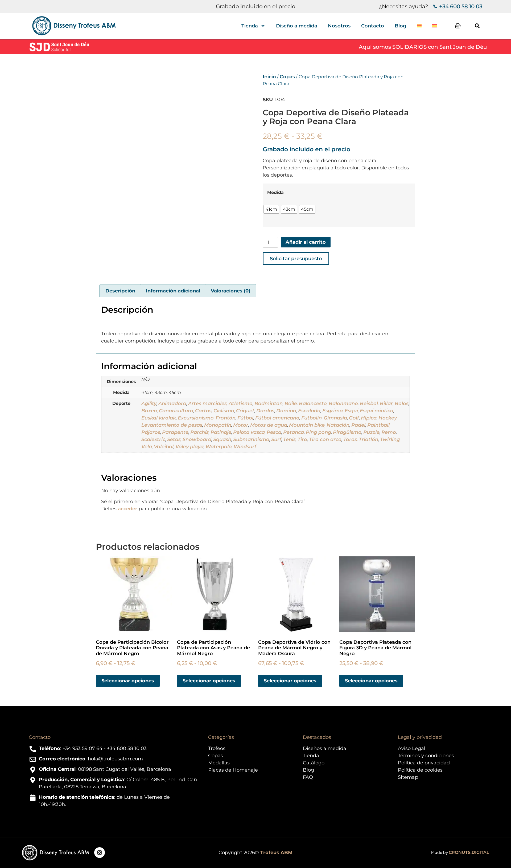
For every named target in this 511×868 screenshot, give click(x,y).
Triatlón (368, 439)
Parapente (175, 432)
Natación (338, 425)
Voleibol (164, 447)
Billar (386, 403)
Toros (350, 439)
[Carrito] (457, 25)
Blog (400, 26)
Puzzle (371, 432)
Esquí (351, 411)
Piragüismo (347, 432)
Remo (388, 432)
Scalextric (153, 439)
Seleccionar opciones (127, 681)
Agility (148, 403)
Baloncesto (313, 403)
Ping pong (318, 432)
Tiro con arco (325, 439)
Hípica (369, 418)
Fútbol (245, 418)
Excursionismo (196, 418)
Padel (358, 425)
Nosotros (339, 26)
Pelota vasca (249, 432)
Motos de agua (268, 425)
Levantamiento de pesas (171, 425)
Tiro (302, 439)
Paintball (378, 425)
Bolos (402, 403)
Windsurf (245, 447)
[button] (477, 26)
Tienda (249, 26)
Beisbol (369, 403)
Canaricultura (176, 411)
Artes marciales (207, 403)
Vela (146, 447)
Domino (286, 411)
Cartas (203, 411)
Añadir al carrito (306, 242)
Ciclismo (223, 411)
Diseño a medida (296, 26)
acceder (127, 509)
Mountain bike (307, 425)
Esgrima (332, 411)
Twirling (390, 439)
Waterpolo (218, 447)
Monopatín (217, 425)
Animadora (172, 403)
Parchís (199, 432)
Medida (275, 192)
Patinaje (221, 432)
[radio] (271, 209)
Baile (291, 403)
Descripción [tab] (120, 291)
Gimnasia (335, 418)
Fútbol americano (277, 418)
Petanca (293, 432)
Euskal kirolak (158, 418)
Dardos (265, 411)
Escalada (309, 411)
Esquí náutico (376, 411)
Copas (287, 77)
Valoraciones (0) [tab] (230, 291)
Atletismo (241, 403)
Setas (174, 439)
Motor (240, 425)
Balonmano (343, 403)
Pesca (274, 432)
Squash (222, 439)
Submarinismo (251, 439)
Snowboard (197, 439)
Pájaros (150, 432)
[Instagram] (99, 852)
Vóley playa (189, 447)
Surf (276, 439)
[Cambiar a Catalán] (419, 26)
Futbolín (311, 418)
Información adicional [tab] (173, 291)
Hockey (387, 418)
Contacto (372, 26)
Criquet (245, 411)
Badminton (268, 403)
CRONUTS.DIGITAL (469, 852)
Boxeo (149, 411)
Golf (354, 418)
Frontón (226, 418)
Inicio (269, 77)
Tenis (289, 439)
